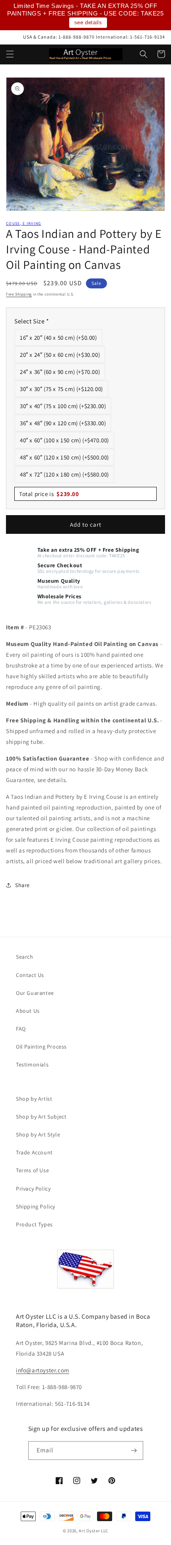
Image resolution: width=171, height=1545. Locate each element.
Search (24, 956)
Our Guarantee (35, 992)
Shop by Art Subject (41, 1116)
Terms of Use (32, 1170)
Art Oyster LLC (93, 1530)
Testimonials (32, 1064)
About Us (28, 1010)
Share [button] (22, 885)
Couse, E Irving (23, 223)
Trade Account (34, 1152)
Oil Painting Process (41, 1046)
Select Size (31, 321)
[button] (10, 54)
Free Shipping (19, 294)
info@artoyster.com (42, 1370)
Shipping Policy (35, 1206)
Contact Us (30, 975)
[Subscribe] (134, 1450)
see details (88, 22)
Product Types (34, 1224)
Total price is (49, 494)
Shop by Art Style (38, 1134)
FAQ (21, 1028)
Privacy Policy (33, 1188)
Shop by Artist (34, 1098)
